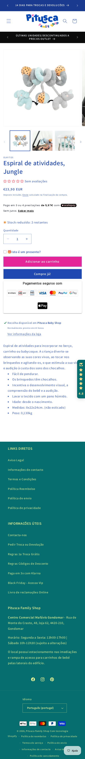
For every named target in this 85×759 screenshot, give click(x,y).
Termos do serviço (32, 742)
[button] (8, 21)
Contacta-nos (17, 535)
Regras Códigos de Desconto (28, 563)
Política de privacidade (24, 508)
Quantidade (10, 230)
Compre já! (42, 274)
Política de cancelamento (44, 755)
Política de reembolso (33, 736)
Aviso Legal (16, 460)
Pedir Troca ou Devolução (26, 544)
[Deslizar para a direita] (80, 142)
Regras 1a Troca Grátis (24, 554)
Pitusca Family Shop (37, 730)
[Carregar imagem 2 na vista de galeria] (42, 141)
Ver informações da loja (24, 334)
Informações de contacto (25, 470)
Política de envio (19, 498)
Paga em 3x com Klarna (24, 573)
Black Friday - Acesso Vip (25, 583)
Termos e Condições (22, 479)
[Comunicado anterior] (7, 5)
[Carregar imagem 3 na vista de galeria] (65, 141)
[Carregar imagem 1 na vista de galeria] (20, 141)
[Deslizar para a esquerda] (4, 142)
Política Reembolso (21, 489)
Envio (25, 194)
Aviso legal (61, 749)
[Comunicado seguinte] (77, 5)
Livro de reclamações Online (28, 592)
